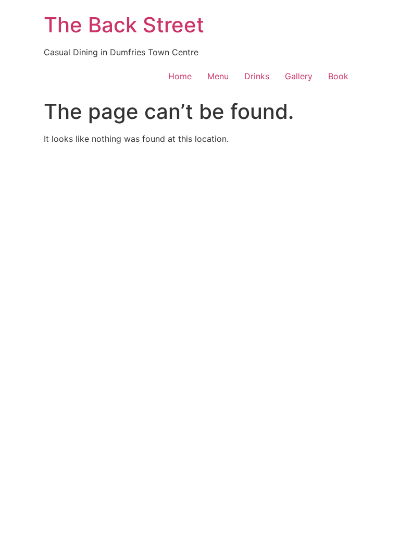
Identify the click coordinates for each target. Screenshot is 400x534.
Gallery (298, 76)
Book (338, 76)
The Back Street (124, 25)
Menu (218, 76)
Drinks (256, 76)
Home (180, 76)
